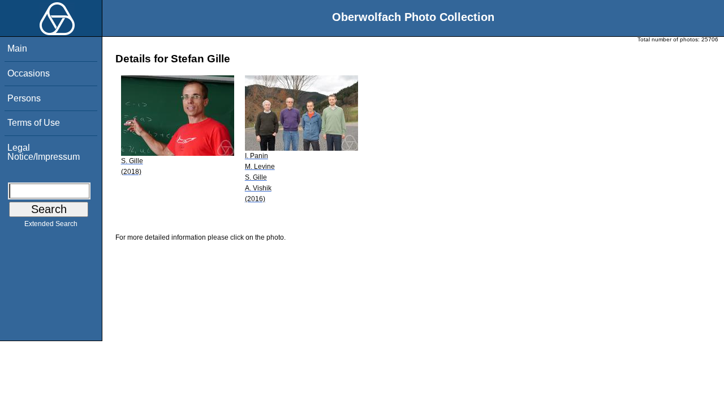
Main (17, 48)
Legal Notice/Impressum (43, 152)
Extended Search (50, 223)
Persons (24, 98)
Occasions (28, 73)
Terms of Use (33, 123)
